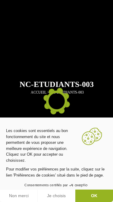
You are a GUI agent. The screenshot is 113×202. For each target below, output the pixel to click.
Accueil (38, 92)
